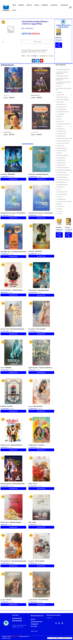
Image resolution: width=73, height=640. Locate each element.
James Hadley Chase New (63, 138)
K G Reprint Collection (62, 141)
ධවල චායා (6, 95)
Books (33, 50)
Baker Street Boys (61, 97)
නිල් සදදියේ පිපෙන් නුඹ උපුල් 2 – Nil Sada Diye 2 (12, 213)
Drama (58, 116)
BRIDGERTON (60, 104)
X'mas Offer (60, 206)
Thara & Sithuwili (61, 192)
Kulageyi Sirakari (61, 148)
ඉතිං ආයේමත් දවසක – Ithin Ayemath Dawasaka (13, 561)
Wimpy (59, 204)
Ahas (58, 86)
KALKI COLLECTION (62, 143)
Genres (59, 126)
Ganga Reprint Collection (63, 124)
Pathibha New (60, 162)
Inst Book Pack (61, 133)
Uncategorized (61, 199)
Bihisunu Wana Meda (62, 99)
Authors (29, 50)
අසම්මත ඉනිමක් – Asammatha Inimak (38, 290)
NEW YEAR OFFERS (62, 155)
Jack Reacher (60, 136)
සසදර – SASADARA (5, 367)
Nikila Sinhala (60, 160)
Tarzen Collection (32, 52)
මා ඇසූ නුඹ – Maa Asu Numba (36, 561)
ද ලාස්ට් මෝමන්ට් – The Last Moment (38, 599)
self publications (61, 184)
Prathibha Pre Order (62, 167)
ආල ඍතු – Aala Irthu (6, 599)
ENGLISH (59, 121)
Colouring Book (61, 109)
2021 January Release (62, 69)
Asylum (59, 92)
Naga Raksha (35, 95)
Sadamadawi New (61, 177)
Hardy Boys (60, 128)
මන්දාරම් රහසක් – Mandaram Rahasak (10, 522)
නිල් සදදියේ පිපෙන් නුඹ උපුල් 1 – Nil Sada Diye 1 (40, 213)
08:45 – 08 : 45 (32, 483)
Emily (58, 119)
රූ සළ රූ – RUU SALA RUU (35, 406)
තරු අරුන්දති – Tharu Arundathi (36, 329)
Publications (60, 172)
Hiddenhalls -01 (61, 131)
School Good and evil (62, 179)
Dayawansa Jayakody (40, 50)
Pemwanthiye (60, 165)
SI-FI (58, 189)
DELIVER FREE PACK (62, 111)
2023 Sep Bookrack (62, 76)
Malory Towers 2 (61, 150)
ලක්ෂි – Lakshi (32, 522)
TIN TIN (59, 196)
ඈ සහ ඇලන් (34, 132)
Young (58, 209)
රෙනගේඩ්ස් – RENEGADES (7, 174)
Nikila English (60, 157)
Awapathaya (7, 132)
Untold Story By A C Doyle (63, 201)
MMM (58, 153)
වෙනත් (58, 213)
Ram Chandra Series (62, 174)
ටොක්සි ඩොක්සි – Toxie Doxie (36, 445)
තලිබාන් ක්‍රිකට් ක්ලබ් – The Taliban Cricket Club (13, 251)
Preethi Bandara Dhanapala (63, 170)
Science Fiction (61, 182)
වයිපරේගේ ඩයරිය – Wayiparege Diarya (11, 445)
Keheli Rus (59, 145)
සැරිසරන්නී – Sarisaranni (35, 251)
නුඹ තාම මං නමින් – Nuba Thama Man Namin (12, 329)
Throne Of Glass (61, 194)
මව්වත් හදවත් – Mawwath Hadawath (38, 174)
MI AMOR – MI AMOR (6, 406)
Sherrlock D (60, 187)
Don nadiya (60, 114)
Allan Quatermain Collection (64, 88)
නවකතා (39, 52)
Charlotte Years (61, 107)
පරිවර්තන (44, 52)
